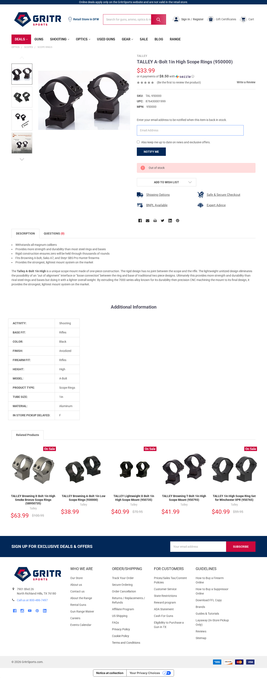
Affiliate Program (123, 609)
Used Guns (106, 39)
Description (25, 233)
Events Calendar (80, 625)
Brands (200, 607)
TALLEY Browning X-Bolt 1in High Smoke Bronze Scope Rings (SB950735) (33, 499)
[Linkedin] (170, 220)
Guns (38, 39)
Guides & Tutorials (207, 613)
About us (76, 584)
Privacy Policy (129, 629)
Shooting (58, 39)
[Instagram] (22, 611)
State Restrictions (165, 595)
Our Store (76, 578)
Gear (126, 39)
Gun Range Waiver (82, 611)
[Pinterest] (177, 220)
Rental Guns (78, 604)
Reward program (165, 602)
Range (175, 39)
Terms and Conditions (129, 643)
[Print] (155, 220)
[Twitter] (162, 220)
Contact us (77, 591)
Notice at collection (109, 673)
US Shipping (119, 616)
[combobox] (134, 19)
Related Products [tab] (27, 435)
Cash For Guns (163, 616)
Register (198, 19)
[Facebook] (140, 220)
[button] (165, 76)
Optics (82, 39)
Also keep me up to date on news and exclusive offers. (175, 142)
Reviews (201, 631)
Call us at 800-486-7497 (32, 600)
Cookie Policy (129, 636)
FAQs (115, 622)
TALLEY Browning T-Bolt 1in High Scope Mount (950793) (184, 497)
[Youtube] (29, 611)
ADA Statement (164, 609)
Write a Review (246, 82)
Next (21, 159)
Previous (21, 58)
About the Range (81, 598)
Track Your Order (123, 578)
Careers (75, 618)
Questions (54, 233)
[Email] (147, 220)
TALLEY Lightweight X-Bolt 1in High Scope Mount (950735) (133, 497)
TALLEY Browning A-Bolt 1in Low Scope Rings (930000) (83, 497)
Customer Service (165, 589)
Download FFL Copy (209, 600)
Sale (144, 39)
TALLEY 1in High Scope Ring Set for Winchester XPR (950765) (234, 497)
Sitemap (201, 638)
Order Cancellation (124, 591)
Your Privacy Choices (145, 673)
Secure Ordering (122, 584)
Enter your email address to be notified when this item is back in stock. (182, 120)
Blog (159, 39)
